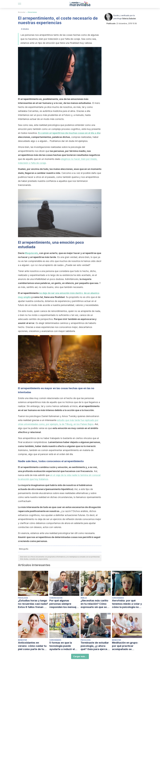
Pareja (84, 598)
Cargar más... (80, 656)
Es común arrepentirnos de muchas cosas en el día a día (69, 133)
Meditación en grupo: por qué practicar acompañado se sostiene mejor (125, 646)
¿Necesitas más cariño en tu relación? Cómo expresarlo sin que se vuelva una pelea (94, 604)
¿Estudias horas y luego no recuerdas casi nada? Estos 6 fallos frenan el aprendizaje (33, 604)
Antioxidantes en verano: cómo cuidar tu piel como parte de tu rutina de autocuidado (32, 646)
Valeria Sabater (129, 18)
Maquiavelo (31, 253)
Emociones (32, 12)
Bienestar (22, 12)
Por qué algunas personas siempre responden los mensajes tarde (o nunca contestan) (64, 604)
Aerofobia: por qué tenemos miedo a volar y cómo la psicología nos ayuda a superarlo (127, 604)
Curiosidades (118, 598)
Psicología (23, 598)
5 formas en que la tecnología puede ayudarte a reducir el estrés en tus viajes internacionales (62, 646)
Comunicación (55, 598)
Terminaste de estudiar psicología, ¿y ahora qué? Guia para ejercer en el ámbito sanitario (95, 646)
